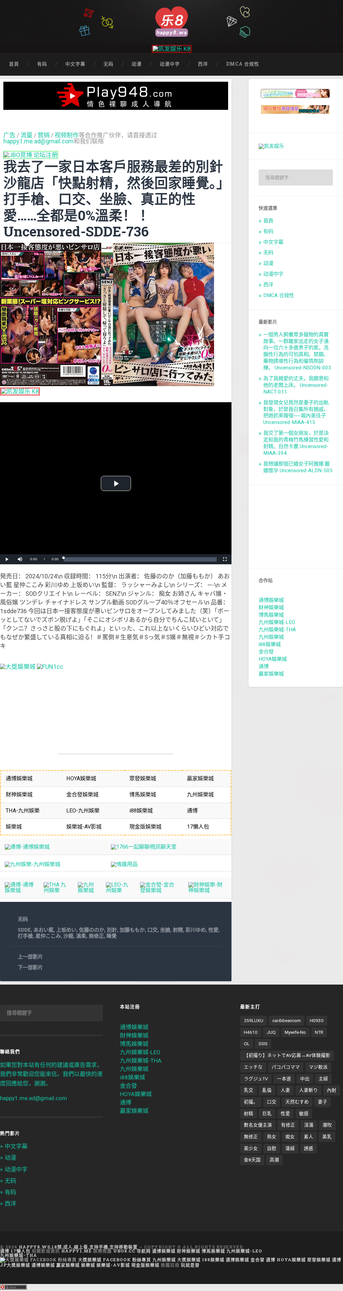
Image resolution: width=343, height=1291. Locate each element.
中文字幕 (75, 64)
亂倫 (267, 1090)
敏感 (303, 1113)
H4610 (251, 1032)
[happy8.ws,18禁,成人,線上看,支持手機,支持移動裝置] (171, 20)
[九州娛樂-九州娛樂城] (32, 864)
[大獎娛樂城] (18, 666)
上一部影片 (30, 957)
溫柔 (81, 936)
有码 (42, 64)
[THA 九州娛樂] (56, 890)
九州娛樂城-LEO (277, 622)
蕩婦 (290, 1148)
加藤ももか (132, 930)
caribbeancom (286, 1020)
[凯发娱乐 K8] (172, 48)
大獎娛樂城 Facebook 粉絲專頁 (114, 1259)
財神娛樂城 (271, 607)
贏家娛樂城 (271, 674)
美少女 (251, 1148)
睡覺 (112, 936)
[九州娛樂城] (87, 890)
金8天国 (252, 1159)
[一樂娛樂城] (50, 666)
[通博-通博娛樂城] (27, 847)
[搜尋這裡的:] (296, 177)
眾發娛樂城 (319, 1259)
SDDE (24, 930)
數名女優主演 (258, 1125)
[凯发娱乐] (271, 146)
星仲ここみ (48, 936)
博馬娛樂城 (271, 615)
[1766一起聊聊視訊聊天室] (144, 847)
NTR (319, 1032)
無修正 (96, 936)
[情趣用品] (124, 864)
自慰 (271, 1148)
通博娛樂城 (271, 600)
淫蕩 (309, 1125)
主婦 (323, 1078)
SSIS (263, 1043)
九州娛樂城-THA (277, 630)
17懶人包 (20, 1250)
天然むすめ (297, 1101)
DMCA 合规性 (242, 64)
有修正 (288, 1125)
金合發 (266, 652)
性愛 (213, 930)
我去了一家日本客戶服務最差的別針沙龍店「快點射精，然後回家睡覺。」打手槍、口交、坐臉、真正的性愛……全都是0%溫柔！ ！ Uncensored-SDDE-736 (113, 198)
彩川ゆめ (196, 930)
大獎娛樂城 (189, 1259)
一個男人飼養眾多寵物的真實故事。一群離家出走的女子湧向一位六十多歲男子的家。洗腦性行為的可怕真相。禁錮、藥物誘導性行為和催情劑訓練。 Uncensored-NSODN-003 (297, 351)
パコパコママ (286, 1067)
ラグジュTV (256, 1078)
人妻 (285, 1090)
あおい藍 (43, 930)
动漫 (137, 64)
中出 (305, 1078)
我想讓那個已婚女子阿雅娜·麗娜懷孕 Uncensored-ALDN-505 (298, 467)
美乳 (327, 1136)
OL (247, 1043)
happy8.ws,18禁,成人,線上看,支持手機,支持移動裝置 (78, 1246)
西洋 (203, 64)
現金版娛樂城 (145, 1265)
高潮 (274, 1159)
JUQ (271, 1032)
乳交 (248, 1090)
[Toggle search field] (331, 64)
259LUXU (253, 1020)
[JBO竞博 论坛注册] (30, 155)
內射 (331, 1090)
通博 (264, 666)
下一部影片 (30, 967)
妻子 (322, 1101)
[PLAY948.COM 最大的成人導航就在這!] (116, 106)
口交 (152, 930)
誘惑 (308, 1148)
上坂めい (66, 930)
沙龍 (68, 936)
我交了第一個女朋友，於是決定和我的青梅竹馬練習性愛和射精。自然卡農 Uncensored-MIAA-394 (296, 443)
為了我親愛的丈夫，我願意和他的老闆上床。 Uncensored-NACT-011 (296, 385)
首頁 (14, 64)
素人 (308, 1136)
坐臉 (165, 930)
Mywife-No (295, 1032)
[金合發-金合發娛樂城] (159, 890)
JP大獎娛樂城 (15, 1265)
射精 (178, 930)
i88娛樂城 (270, 644)
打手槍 (25, 936)
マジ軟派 (318, 1067)
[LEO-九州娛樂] (118, 890)
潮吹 (327, 1125)
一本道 (284, 1078)
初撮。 (251, 1101)
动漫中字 (170, 64)
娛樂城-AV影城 (113, 1265)
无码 (109, 64)
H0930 (317, 1020)
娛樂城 (88, 1265)
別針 (112, 930)
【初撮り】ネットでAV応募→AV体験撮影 (287, 1055)
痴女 (290, 1136)
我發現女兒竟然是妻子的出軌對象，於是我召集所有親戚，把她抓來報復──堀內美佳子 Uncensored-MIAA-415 (296, 413)
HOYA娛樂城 (273, 659)
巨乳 (267, 1113)
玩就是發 (190, 1265)
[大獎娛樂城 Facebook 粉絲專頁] (38, 1259)
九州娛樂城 (271, 637)
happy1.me (76, 1250)
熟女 (271, 1136)
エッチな (253, 1067)
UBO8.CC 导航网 (132, 1250)
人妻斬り (308, 1090)
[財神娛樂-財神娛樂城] (207, 890)
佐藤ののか (91, 930)
